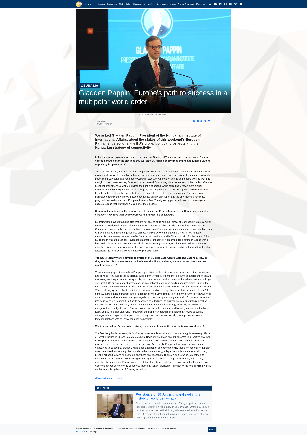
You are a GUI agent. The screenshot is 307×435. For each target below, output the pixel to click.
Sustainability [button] (139, 4)
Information (80, 432)
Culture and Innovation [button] (166, 4)
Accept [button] (212, 429)
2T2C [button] (121, 4)
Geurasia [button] (101, 4)
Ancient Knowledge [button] (186, 4)
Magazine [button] (200, 4)
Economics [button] (112, 4)
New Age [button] (151, 4)
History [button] (128, 4)
